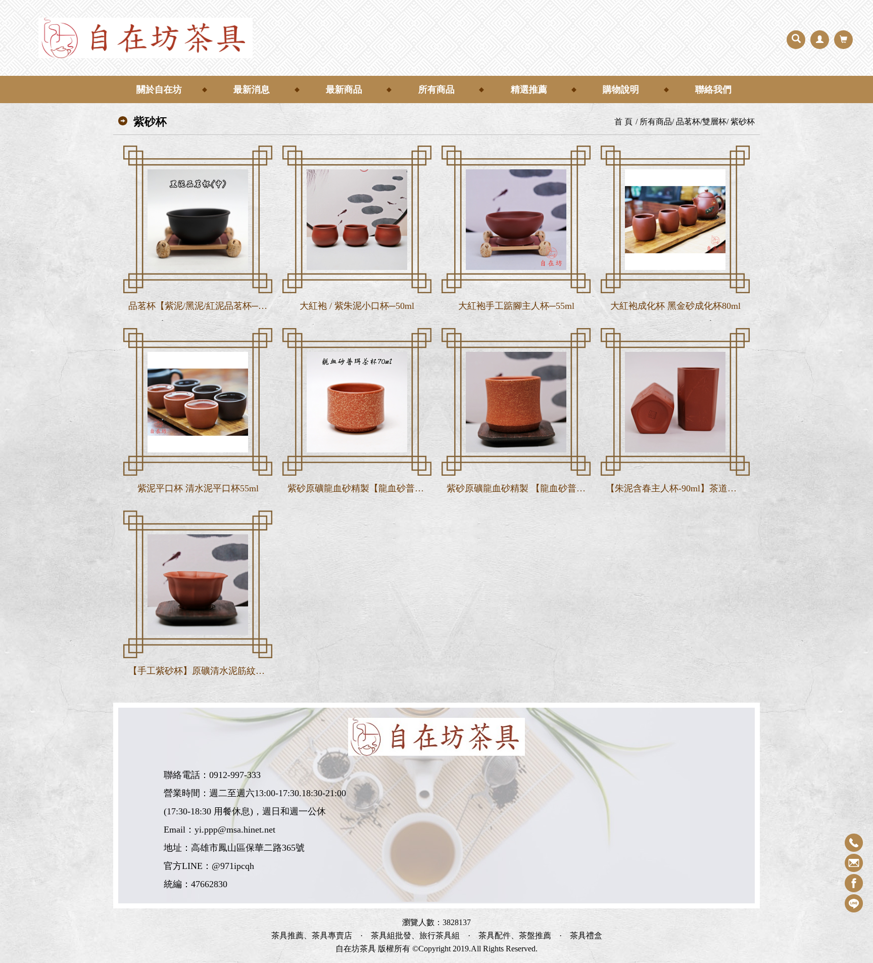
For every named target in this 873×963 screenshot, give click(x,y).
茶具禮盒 (586, 935)
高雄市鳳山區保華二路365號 (248, 848)
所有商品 (436, 89)
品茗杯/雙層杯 (701, 121)
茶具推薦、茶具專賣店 (311, 935)
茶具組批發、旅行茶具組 (415, 935)
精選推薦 (529, 89)
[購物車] (843, 39)
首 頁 (623, 121)
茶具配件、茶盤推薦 (514, 935)
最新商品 (344, 89)
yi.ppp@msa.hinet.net (235, 829)
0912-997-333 (235, 775)
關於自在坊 (159, 89)
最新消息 (251, 89)
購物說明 (621, 89)
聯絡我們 (713, 89)
